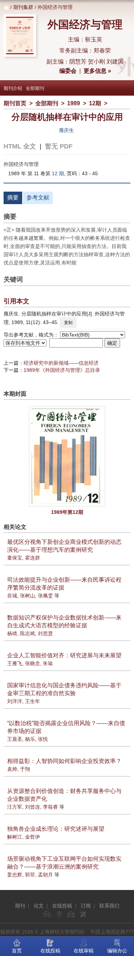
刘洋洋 (14, 701)
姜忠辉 (14, 874)
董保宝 (14, 558)
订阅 (86, 906)
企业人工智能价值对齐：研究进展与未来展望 (64, 655)
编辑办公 (117, 951)
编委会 (67, 71)
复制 (68, 322)
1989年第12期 (67, 512)
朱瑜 (48, 663)
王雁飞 (14, 663)
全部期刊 (35, 88)
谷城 (12, 595)
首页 (17, 951)
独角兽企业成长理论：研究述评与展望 (55, 829)
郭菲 (30, 874)
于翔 (25, 769)
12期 (95, 103)
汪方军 (14, 807)
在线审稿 (84, 951)
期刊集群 (23, 7)
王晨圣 (14, 739)
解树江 (14, 837)
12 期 (58, 173)
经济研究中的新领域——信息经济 (61, 363)
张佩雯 (45, 595)
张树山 (27, 595)
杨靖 (12, 633)
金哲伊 (32, 837)
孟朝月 (45, 874)
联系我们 (109, 906)
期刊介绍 (13, 88)
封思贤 (45, 633)
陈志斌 (27, 633)
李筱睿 (50, 807)
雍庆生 (66, 130)
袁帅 (12, 769)
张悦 (43, 739)
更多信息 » (97, 71)
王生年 (32, 701)
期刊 (20, 906)
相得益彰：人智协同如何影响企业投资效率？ (64, 761)
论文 (39, 906)
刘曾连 (32, 807)
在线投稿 (62, 906)
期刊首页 (15, 103)
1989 (73, 103)
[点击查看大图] (67, 456)
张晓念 (32, 663)
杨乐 (30, 739)
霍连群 (32, 558)
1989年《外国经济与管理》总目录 (62, 370)
